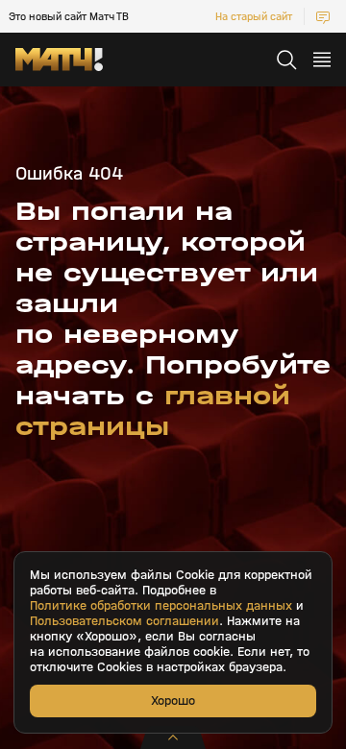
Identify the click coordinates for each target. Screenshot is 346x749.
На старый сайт (253, 16)
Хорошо (173, 700)
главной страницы (152, 411)
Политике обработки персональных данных (161, 606)
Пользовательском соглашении (124, 621)
